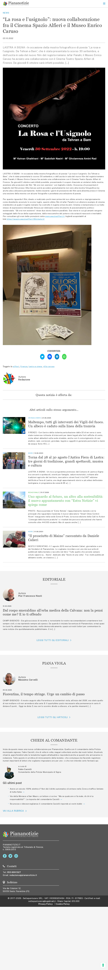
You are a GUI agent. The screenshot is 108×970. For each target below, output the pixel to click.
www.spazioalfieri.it (55, 216)
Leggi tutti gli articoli (53, 717)
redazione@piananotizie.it (23, 875)
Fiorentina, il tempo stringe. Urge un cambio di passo (44, 694)
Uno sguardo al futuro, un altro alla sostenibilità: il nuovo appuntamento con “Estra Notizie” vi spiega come (65, 501)
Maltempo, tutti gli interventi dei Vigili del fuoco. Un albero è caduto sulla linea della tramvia (66, 424)
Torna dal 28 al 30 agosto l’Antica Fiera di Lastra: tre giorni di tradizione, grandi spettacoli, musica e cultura (66, 461)
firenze (23, 366)
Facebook (5, 856)
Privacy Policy (45, 904)
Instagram (16, 856)
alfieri (16, 366)
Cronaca (32, 418)
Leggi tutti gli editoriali (53, 640)
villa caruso (49, 366)
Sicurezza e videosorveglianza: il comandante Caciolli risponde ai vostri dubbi (46, 804)
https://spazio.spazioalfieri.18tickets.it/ (26, 219)
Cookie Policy (63, 904)
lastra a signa (35, 366)
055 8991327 (14, 872)
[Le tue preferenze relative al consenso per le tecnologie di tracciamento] (103, 965)
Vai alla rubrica (13, 810)
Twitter (10, 856)
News (6, 13)
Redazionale (33, 492)
